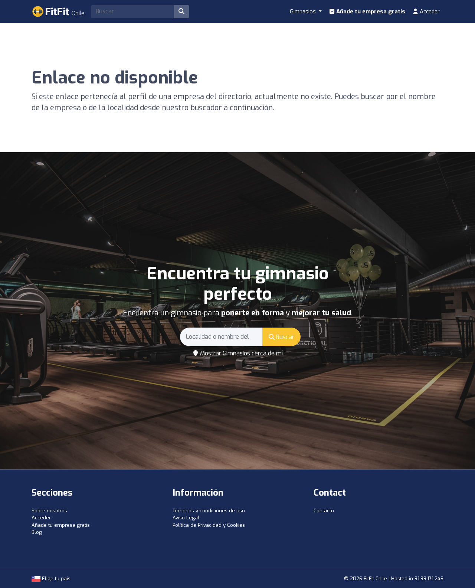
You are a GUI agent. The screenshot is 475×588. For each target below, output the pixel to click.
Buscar (284, 337)
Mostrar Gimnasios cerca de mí (241, 353)
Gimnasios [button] (303, 11)
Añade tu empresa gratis (370, 11)
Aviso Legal (186, 518)
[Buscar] (181, 11)
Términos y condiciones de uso (209, 510)
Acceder (429, 11)
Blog (37, 532)
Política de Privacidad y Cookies (209, 525)
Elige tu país (55, 578)
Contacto (324, 510)
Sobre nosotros (49, 510)
